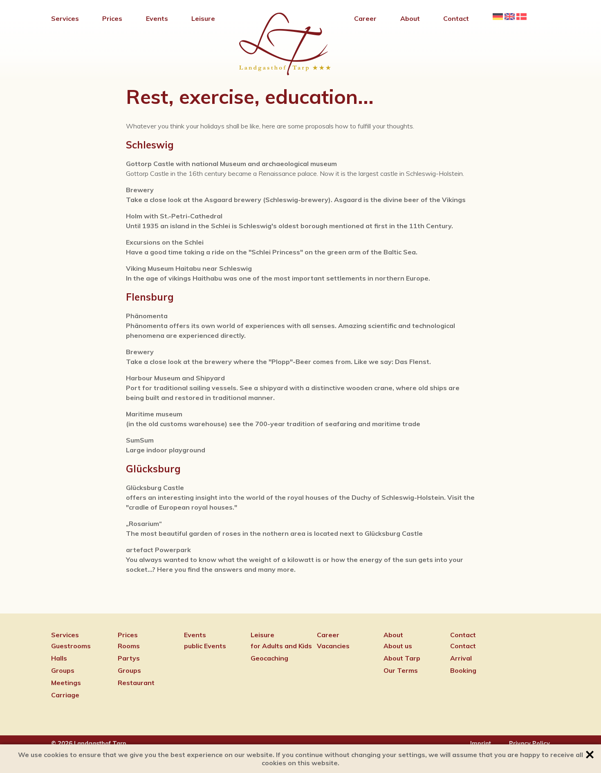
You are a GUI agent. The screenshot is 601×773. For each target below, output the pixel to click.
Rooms (129, 646)
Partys (129, 658)
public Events (205, 646)
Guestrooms (71, 646)
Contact (463, 646)
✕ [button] (590, 755)
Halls (59, 658)
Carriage (65, 695)
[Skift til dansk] (521, 19)
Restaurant (136, 683)
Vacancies (333, 646)
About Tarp (401, 658)
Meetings (66, 683)
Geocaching (269, 658)
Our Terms (400, 670)
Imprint (480, 743)
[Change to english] (510, 19)
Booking (463, 670)
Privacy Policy (529, 743)
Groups (62, 670)
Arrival (461, 658)
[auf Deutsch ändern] (498, 19)
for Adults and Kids (281, 646)
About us (397, 646)
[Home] (285, 73)
